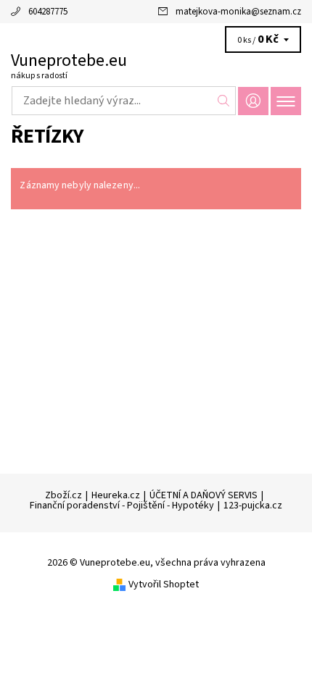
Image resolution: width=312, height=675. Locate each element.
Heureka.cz (115, 495)
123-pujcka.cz (252, 505)
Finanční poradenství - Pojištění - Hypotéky (122, 505)
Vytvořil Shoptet (163, 584)
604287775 (47, 11)
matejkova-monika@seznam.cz (238, 11)
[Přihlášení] (253, 101)
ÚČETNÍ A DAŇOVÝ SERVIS (203, 495)
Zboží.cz (63, 495)
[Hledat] (224, 100)
